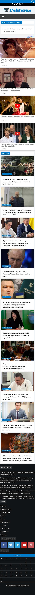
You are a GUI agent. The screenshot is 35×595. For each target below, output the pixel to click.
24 (1, 576)
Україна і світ (6, 204)
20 (16, 572)
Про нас (4, 535)
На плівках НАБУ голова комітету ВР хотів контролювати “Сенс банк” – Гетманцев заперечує (17, 427)
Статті (4, 516)
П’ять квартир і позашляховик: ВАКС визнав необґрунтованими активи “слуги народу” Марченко (17, 335)
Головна (4, 506)
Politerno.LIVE (6, 522)
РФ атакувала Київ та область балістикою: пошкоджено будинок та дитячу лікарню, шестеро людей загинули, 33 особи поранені (17, 458)
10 (1, 569)
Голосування (5, 528)
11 (6, 569)
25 (6, 576)
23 (31, 572)
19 (11, 572)
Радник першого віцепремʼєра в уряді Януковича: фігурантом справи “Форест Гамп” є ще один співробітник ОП (16, 243)
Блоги (3, 519)
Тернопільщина (7, 174)
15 (26, 569)
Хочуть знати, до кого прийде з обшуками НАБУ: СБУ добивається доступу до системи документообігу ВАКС (17, 366)
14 (21, 569)
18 (6, 572)
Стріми (4, 525)
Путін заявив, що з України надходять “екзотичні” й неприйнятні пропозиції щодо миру (17, 273)
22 (26, 572)
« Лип (2, 582)
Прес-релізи (5, 531)
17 (1, 572)
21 (21, 572)
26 (11, 576)
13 (16, 569)
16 (31, 569)
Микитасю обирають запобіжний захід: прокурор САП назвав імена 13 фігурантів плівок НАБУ (17, 396)
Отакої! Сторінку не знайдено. (11, 22)
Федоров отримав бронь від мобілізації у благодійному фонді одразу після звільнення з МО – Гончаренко (16, 304)
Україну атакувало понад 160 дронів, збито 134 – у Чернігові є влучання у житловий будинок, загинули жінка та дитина (16, 480)
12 (11, 569)
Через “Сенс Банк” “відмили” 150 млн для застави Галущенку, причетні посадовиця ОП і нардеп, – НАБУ (17, 212)
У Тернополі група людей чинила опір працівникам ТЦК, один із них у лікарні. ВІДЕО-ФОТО (16, 181)
